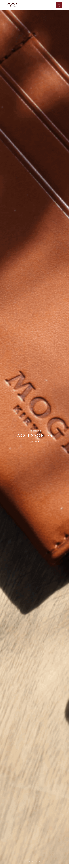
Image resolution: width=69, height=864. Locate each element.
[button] (26, 861)
